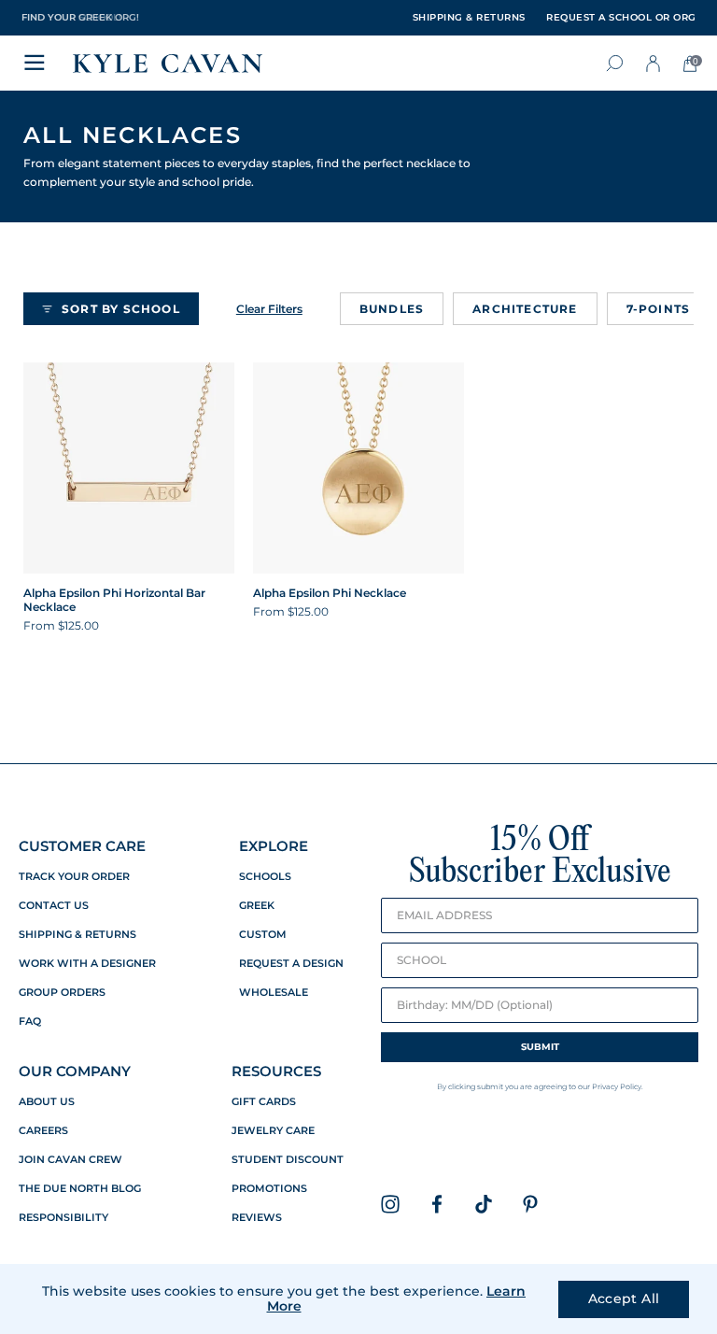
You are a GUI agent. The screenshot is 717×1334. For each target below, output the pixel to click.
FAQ (30, 1021)
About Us (47, 1102)
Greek (256, 906)
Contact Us (54, 906)
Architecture (524, 309)
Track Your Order (74, 877)
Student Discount (288, 1160)
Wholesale (273, 992)
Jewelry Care (273, 1131)
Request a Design (291, 963)
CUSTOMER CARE (82, 846)
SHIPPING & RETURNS (469, 17)
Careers (43, 1131)
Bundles (391, 309)
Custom (263, 935)
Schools (265, 877)
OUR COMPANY (75, 1071)
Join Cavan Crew (70, 1160)
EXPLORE (273, 846)
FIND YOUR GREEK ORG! (80, 17)
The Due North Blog (80, 1189)
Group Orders (62, 992)
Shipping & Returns (77, 935)
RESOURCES (276, 1071)
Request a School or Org (621, 17)
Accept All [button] (624, 1298)
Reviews (257, 1218)
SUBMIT (540, 1047)
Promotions (269, 1189)
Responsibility (63, 1218)
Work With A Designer (87, 963)
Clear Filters (269, 309)
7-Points (658, 309)
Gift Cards (264, 1102)
